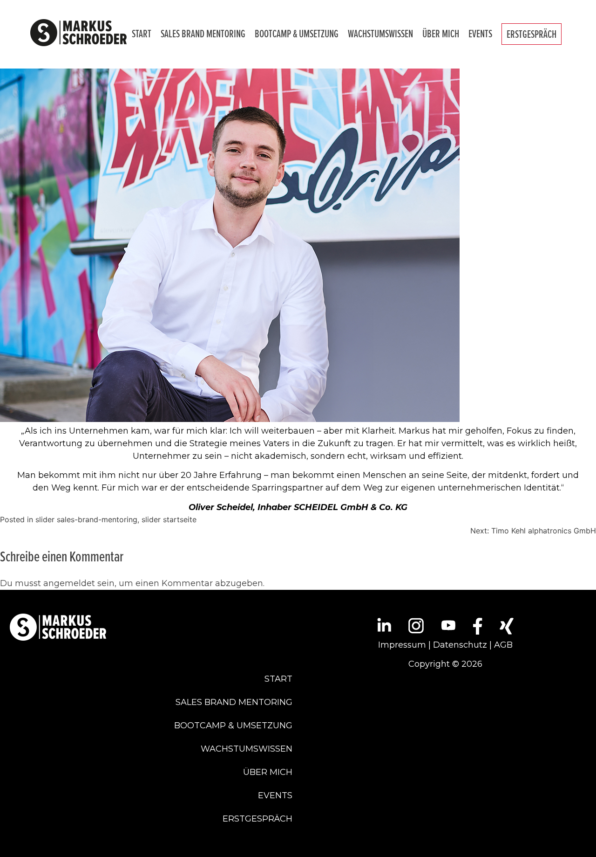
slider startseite (169, 519)
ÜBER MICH (440, 33)
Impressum (402, 645)
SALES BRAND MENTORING (203, 33)
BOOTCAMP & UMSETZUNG (297, 33)
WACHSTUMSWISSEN (380, 33)
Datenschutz (460, 645)
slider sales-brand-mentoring (86, 519)
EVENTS (480, 33)
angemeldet (69, 583)
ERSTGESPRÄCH (531, 34)
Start (141, 33)
